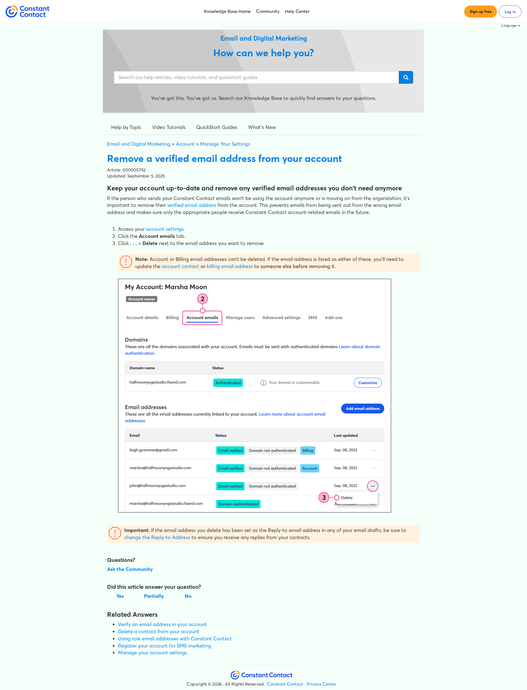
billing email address (230, 266)
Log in (510, 11)
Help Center (297, 11)
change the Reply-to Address (157, 537)
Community (267, 11)
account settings (165, 229)
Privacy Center (322, 684)
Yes (120, 596)
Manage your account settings (152, 652)
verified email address (191, 205)
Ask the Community (130, 569)
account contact (180, 266)
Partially (154, 596)
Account (185, 144)
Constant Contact (285, 684)
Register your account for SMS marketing (164, 646)
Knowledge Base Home (227, 11)
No (188, 596)
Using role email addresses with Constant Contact (175, 638)
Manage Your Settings (225, 144)
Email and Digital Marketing (138, 144)
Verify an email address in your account (162, 624)
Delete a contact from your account (158, 631)
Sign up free (481, 11)
